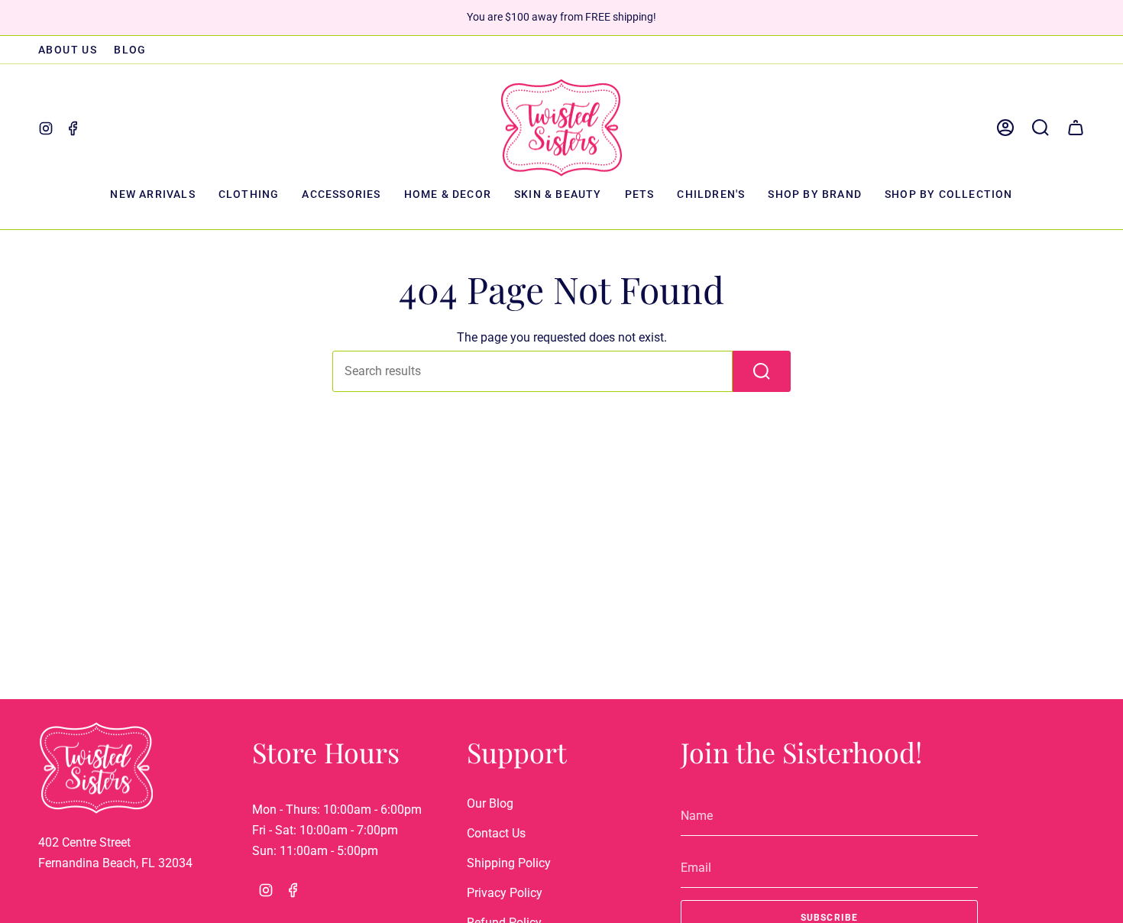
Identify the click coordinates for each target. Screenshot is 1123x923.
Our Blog (490, 803)
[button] (249, 195)
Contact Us (496, 833)
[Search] (762, 371)
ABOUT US (67, 50)
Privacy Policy (504, 893)
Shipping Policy (509, 863)
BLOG (130, 50)
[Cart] (1075, 128)
